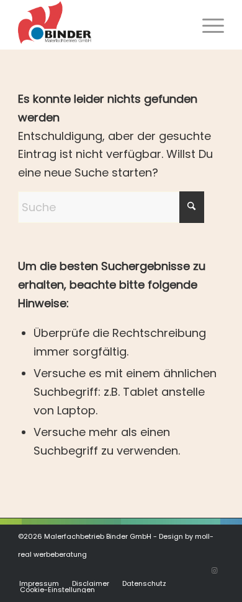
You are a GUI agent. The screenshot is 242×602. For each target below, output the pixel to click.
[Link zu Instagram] (214, 570)
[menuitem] (207, 25)
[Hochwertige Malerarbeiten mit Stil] (100, 25)
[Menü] (207, 25)
